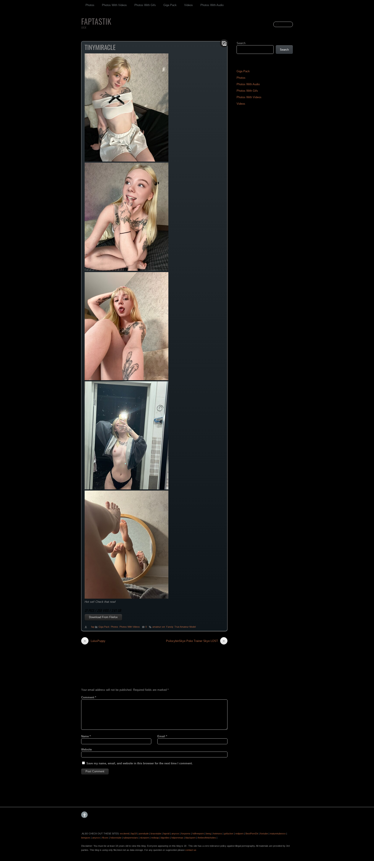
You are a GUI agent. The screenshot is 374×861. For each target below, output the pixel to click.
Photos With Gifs (145, 5)
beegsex (85, 837)
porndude (144, 833)
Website (86, 749)
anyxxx (175, 833)
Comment (88, 697)
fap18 (134, 833)
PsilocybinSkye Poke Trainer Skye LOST (195, 641)
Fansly (169, 626)
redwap (155, 837)
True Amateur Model (185, 626)
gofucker (228, 833)
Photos (89, 5)
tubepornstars (130, 837)
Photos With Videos (114, 5)
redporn (239, 833)
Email (162, 736)
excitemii (124, 833)
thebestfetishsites (207, 837)
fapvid (166, 833)
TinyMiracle (100, 47)
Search (241, 43)
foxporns (185, 833)
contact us (190, 850)
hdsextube (115, 837)
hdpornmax (177, 837)
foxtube (264, 833)
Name (86, 736)
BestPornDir (251, 833)
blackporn (190, 837)
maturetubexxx (278, 833)
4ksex (105, 837)
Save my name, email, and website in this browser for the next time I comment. (139, 763)
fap (92, 626)
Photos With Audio (212, 5)
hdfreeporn (198, 833)
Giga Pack (170, 5)
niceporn (144, 837)
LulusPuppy (94, 641)
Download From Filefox (103, 617)
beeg (208, 833)
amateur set (158, 626)
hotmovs (217, 833)
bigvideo (165, 837)
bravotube (156, 833)
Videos (188, 5)
